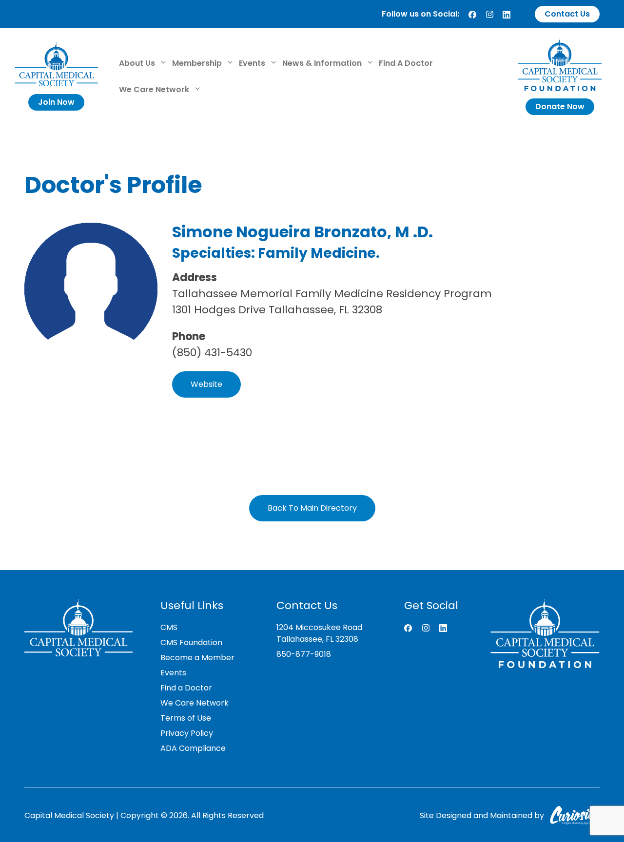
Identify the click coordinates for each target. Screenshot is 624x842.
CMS (168, 627)
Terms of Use (185, 718)
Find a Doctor (186, 687)
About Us (138, 63)
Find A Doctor (406, 63)
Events (253, 63)
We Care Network (155, 89)
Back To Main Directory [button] (312, 508)
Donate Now (560, 106)
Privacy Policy (186, 733)
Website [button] (206, 384)
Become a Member (197, 657)
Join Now (56, 102)
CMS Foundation (191, 642)
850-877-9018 (303, 654)
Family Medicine (317, 253)
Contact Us (567, 13)
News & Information (323, 63)
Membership (198, 63)
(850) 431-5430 (212, 352)
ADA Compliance (193, 748)
